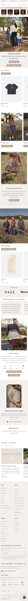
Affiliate (3, 531)
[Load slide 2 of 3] (25, 479)
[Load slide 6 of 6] (26, 149)
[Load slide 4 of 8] (23, 284)
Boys (23, 15)
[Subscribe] (25, 553)
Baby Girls (4, 15)
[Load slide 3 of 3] (26, 479)
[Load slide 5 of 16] (17, 108)
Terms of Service (13, 558)
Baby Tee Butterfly (4, 103)
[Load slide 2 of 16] (14, 108)
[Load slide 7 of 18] (17, 316)
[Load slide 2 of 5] (24, 296)
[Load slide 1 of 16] (13, 108)
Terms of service (4, 597)
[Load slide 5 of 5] (26, 296)
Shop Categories (5, 505)
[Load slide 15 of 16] (25, 108)
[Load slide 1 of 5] (23, 296)
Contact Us (3, 541)
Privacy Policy (6, 558)
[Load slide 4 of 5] (25, 296)
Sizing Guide (4, 538)
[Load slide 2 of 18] (12, 316)
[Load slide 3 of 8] (22, 284)
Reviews (16, 521)
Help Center (4, 521)
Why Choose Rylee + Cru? (20, 498)
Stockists (17, 495)
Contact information (19, 597)
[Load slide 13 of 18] (22, 316)
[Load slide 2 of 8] (21, 284)
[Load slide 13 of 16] (24, 108)
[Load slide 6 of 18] (16, 316)
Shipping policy (11, 597)
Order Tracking (4, 526)
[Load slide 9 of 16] (20, 108)
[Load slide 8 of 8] (26, 284)
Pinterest (17, 531)
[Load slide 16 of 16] (26, 108)
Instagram (17, 524)
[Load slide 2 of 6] (23, 149)
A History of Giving (19, 503)
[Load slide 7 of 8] (25, 284)
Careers (16, 514)
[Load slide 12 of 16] (23, 108)
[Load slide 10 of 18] (19, 316)
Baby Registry (18, 512)
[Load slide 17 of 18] (25, 316)
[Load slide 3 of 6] (24, 149)
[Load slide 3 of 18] (13, 316)
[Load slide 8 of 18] (18, 316)
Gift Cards (3, 488)
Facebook (17, 528)
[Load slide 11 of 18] (20, 316)
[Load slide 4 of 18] (14, 316)
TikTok (16, 526)
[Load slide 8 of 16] (19, 108)
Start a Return (4, 528)
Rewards (3, 536)
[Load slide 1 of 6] (22, 149)
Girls (17, 15)
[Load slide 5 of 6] (25, 149)
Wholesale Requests (19, 500)
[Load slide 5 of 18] (15, 316)
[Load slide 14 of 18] (23, 316)
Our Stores (17, 493)
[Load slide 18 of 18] (26, 316)
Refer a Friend (4, 533)
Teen (2, 500)
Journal (16, 488)
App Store (10, 421)
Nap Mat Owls (3, 279)
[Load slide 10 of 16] (21, 108)
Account (3, 524)
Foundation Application (20, 505)
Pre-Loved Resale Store (6, 507)
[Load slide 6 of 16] (18, 108)
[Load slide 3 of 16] (15, 108)
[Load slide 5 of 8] (24, 284)
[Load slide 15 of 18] (24, 316)
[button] (26, 4)
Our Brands (17, 490)
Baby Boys (10, 15)
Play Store (18, 421)
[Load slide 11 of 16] (22, 108)
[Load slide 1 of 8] (20, 284)
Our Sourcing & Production (18, 508)
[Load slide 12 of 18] (21, 316)
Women (3, 503)
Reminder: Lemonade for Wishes (9, 466)
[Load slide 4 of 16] (16, 108)
